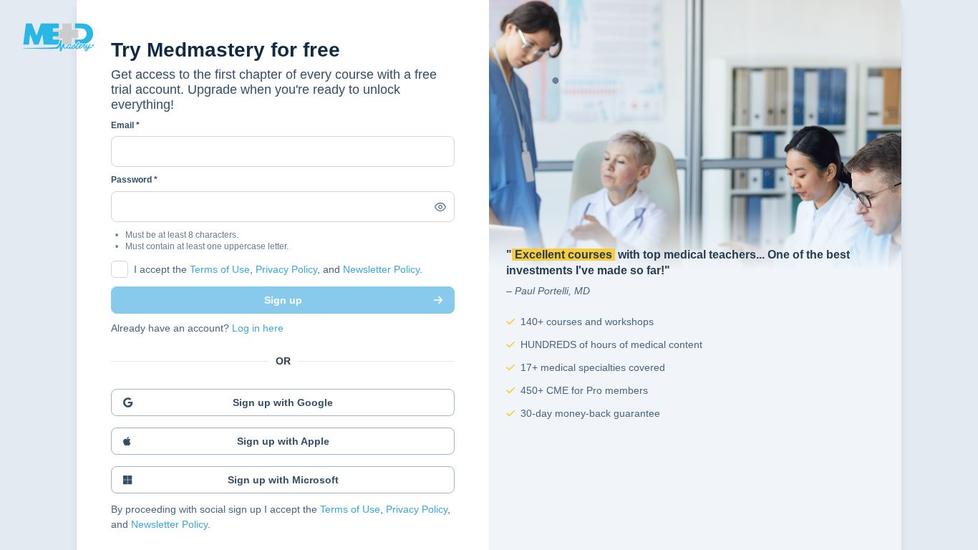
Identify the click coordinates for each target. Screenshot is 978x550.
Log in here (258, 328)
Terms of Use (220, 269)
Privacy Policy (286, 269)
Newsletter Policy (381, 269)
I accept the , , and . (278, 269)
